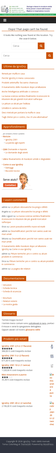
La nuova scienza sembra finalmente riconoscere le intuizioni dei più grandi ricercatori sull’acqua (26, 219)
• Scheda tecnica (9, 288)
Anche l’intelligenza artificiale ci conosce (20, 91)
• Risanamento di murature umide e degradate (26, 159)
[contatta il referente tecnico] (17, 174)
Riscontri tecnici (12, 170)
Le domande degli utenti (16, 152)
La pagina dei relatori (20, 268)
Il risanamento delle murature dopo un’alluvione (24, 87)
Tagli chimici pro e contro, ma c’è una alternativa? (25, 117)
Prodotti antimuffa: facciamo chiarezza (20, 82)
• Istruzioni (6, 285)
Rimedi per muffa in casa (13, 73)
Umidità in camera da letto (14, 108)
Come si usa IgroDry (21, 249)
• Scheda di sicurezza (11, 291)
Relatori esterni (10, 301)
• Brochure (7, 298)
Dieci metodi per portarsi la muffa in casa (21, 112)
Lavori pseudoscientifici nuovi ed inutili (27, 226)
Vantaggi (9, 167)
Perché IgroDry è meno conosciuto (18, 78)
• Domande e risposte (14, 149)
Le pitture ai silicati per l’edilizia (16, 103)
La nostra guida (10, 304)
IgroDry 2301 (11, 139)
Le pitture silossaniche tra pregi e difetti (29, 207)
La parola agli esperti (15, 142)
